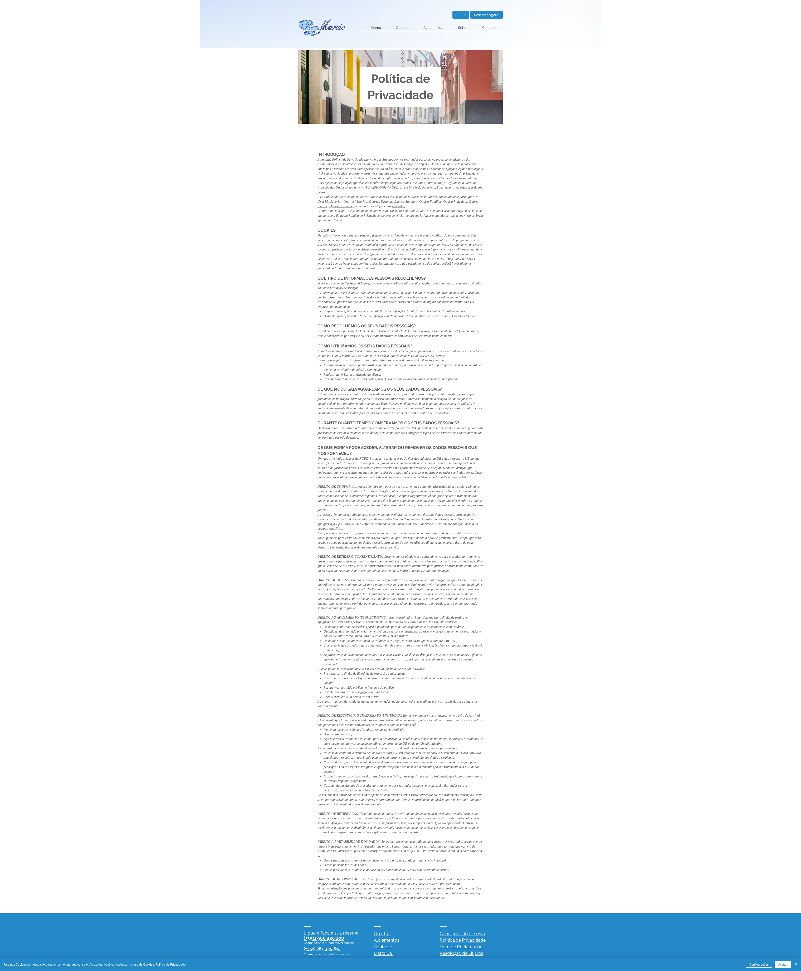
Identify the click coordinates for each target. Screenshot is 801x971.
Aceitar (782, 964)
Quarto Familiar (430, 201)
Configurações (759, 964)
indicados (398, 206)
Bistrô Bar (383, 953)
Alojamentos (386, 940)
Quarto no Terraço (341, 206)
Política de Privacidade (463, 940)
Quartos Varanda (380, 201)
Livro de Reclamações (462, 946)
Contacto (383, 946)
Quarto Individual (455, 201)
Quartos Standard (405, 201)
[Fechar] (795, 964)
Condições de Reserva (462, 933)
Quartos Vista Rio (355, 201)
